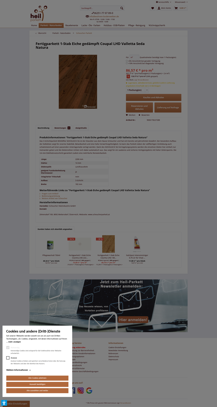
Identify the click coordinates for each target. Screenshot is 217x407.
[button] (4, 403)
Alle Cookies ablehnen (37, 378)
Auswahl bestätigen (37, 384)
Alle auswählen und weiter (37, 391)
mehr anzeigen (14, 342)
